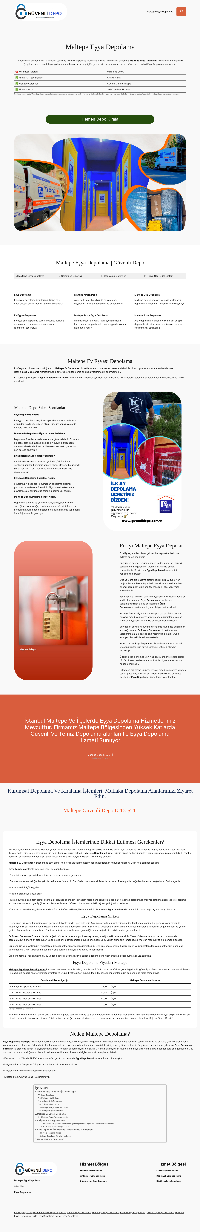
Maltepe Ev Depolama (67, 368)
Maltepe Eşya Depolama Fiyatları (27, 969)
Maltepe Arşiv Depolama (52, 1110)
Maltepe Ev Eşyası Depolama (51, 1114)
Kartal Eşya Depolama (66, 1216)
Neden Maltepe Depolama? (50, 1139)
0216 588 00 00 (115, 71)
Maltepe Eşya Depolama (27, 1180)
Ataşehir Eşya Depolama (53, 1212)
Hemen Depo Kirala (100, 119)
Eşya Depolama (47, 1095)
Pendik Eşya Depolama (79, 1212)
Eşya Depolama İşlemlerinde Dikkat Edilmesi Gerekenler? (65, 1129)
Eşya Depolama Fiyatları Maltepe (56, 1136)
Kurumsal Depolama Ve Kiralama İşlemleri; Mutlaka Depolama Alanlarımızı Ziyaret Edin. (79, 1124)
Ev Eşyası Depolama (50, 1104)
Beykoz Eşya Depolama (132, 1212)
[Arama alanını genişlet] (181, 11)
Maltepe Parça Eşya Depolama (54, 1107)
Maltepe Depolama (95, 853)
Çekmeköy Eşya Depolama (160, 1212)
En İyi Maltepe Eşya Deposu (51, 1120)
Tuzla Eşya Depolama (42, 1216)
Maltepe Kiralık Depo (50, 1098)
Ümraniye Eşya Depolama (105, 1212)
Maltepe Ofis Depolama (51, 1101)
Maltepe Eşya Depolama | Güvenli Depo (56, 1091)
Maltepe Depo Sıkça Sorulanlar (54, 1117)
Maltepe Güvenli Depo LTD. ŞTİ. (58, 1126)
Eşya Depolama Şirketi (51, 1133)
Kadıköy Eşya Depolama (27, 1212)
